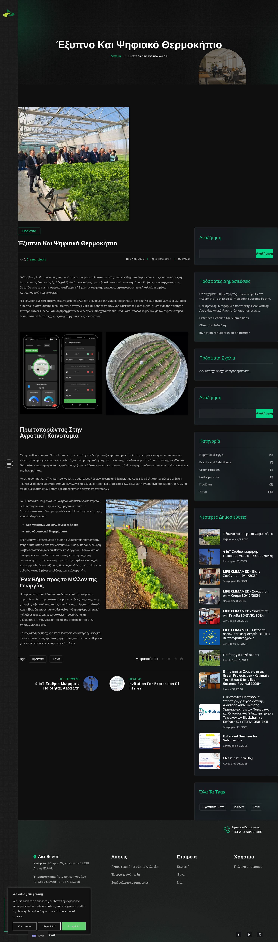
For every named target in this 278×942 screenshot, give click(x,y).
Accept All (74, 926)
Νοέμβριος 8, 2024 (234, 601)
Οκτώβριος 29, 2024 (235, 621)
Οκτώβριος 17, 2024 (235, 644)
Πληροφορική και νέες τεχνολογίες (135, 866)
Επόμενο (134, 679)
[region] (49, 911)
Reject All (49, 926)
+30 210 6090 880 (247, 831)
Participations (209, 477)
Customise (24, 926)
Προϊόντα (38, 659)
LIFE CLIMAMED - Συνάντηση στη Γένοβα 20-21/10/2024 (246, 613)
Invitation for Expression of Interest (153, 685)
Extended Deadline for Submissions (224, 318)
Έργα (56, 659)
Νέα (179, 882)
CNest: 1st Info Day (212, 325)
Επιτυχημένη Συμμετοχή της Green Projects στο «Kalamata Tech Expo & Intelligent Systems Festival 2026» (236, 296)
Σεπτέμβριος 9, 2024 (235, 660)
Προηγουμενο (69, 679)
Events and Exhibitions (215, 462)
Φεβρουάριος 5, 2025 (235, 539)
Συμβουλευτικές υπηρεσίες (130, 882)
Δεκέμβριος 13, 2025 (235, 727)
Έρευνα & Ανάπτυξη (125, 874)
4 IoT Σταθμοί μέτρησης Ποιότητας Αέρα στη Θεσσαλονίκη (57, 685)
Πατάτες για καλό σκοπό (241, 655)
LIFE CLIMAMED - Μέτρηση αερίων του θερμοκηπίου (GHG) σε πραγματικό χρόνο (246, 634)
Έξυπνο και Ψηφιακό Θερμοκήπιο (248, 534)
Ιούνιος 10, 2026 (233, 689)
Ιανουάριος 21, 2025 (235, 561)
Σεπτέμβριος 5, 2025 (235, 746)
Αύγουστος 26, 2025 (235, 764)
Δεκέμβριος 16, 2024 (235, 581)
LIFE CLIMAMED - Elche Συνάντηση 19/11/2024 (241, 574)
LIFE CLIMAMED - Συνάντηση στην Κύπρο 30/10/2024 (246, 593)
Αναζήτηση (210, 237)
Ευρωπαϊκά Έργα (211, 455)
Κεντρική (116, 56)
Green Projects (209, 469)
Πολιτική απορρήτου (248, 866)
